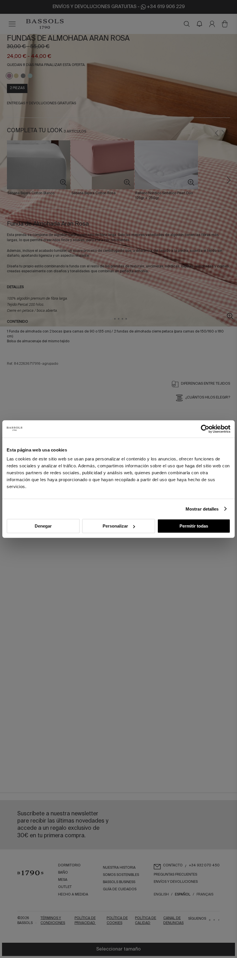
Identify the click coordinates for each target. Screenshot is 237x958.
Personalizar (115, 526)
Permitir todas (193, 526)
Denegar (43, 526)
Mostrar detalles (202, 508)
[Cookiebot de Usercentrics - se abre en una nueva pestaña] (205, 428)
